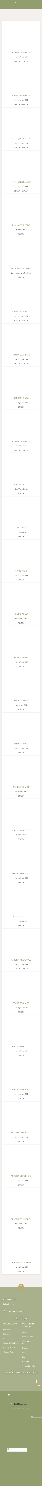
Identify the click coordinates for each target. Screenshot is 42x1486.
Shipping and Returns (27, 1342)
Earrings (25, 52)
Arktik (15, 52)
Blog (24, 1352)
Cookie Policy (8, 1352)
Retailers (7, 1334)
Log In (24, 1357)
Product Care (27, 1337)
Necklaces (25, 139)
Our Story (7, 1330)
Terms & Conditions (11, 1343)
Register (25, 1361)
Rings (26, 398)
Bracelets (18, 787)
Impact (24, 1348)
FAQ (24, 1332)
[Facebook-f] (16, 1318)
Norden (27, 225)
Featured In (7, 1339)
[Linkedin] (26, 1318)
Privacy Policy (9, 1347)
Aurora (15, 960)
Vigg (24, 528)
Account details (28, 1366)
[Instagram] (21, 1318)
